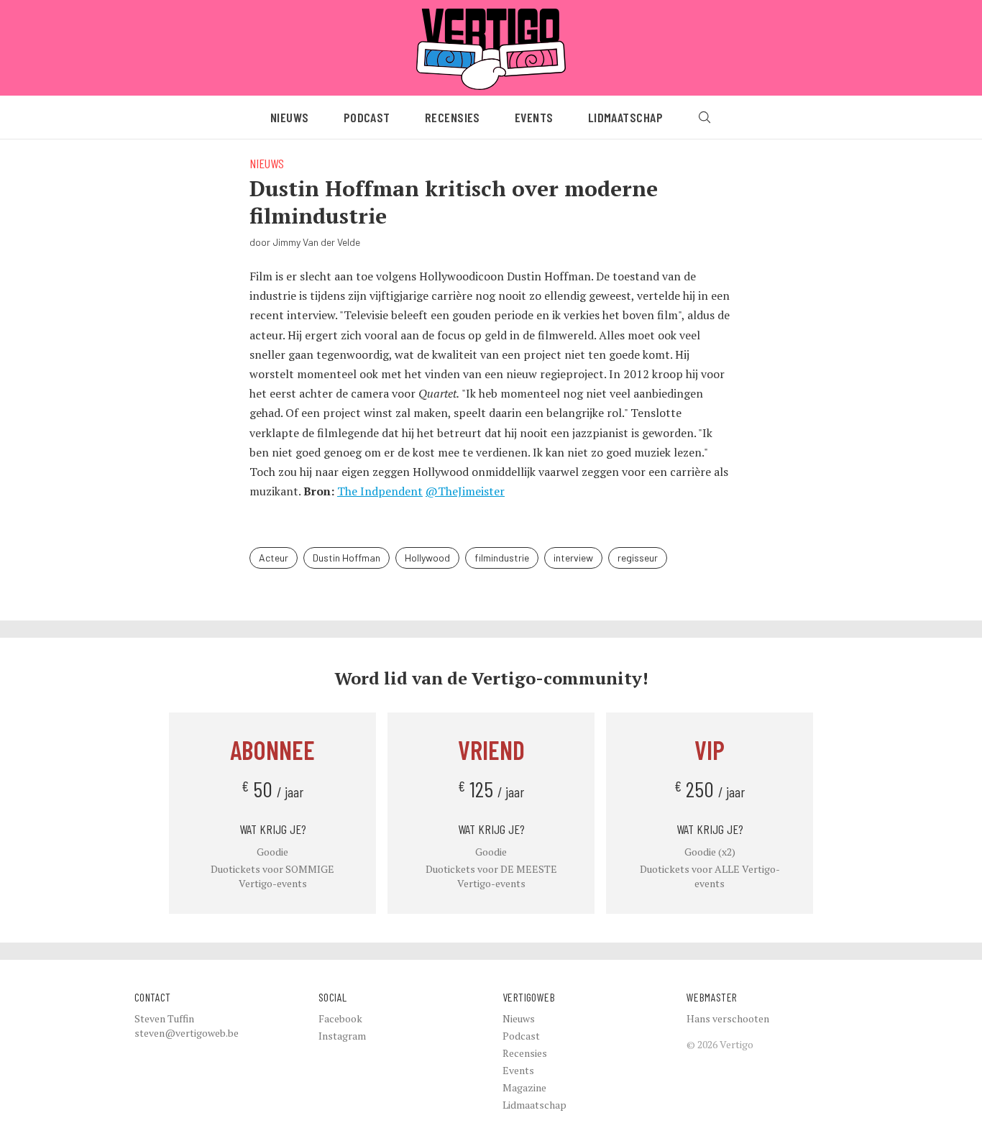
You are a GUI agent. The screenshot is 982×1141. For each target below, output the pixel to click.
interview (573, 557)
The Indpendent (380, 491)
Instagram (342, 1036)
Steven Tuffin (164, 1018)
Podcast (367, 117)
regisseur (638, 557)
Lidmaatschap (625, 117)
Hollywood (427, 557)
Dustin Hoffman (346, 557)
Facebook (340, 1018)
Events (534, 117)
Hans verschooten (728, 1018)
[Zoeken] (704, 117)
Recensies (452, 117)
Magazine (524, 1087)
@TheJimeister (465, 491)
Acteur (273, 557)
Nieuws (289, 117)
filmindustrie (501, 557)
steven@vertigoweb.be (186, 1033)
